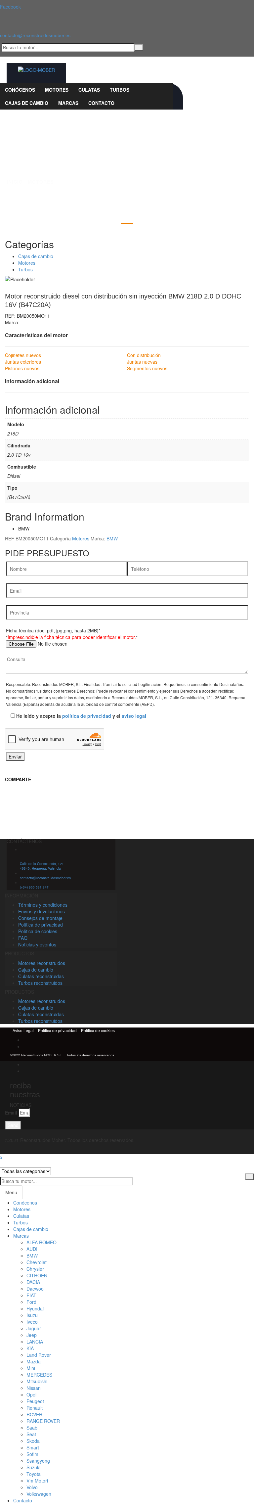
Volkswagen (38, 1493)
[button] (127, 792)
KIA (30, 1348)
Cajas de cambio (35, 256)
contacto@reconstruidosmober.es (35, 35)
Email (11, 1112)
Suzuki (33, 1467)
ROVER (34, 1414)
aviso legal (134, 715)
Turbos (25, 269)
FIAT (31, 1295)
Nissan (33, 1388)
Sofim (32, 1454)
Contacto (22, 1500)
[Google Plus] (25, 1046)
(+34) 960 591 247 (34, 887)
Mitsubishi (36, 1381)
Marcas (21, 1235)
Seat (31, 1434)
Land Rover (38, 1354)
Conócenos (25, 1202)
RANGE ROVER (43, 1421)
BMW (112, 538)
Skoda (33, 1441)
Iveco (32, 1321)
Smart (32, 1447)
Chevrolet (36, 1262)
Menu (11, 1192)
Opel (31, 1394)
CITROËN (36, 1275)
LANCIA (34, 1341)
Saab (31, 1427)
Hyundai (35, 1308)
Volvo (32, 1487)
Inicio (15, 181)
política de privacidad (86, 715)
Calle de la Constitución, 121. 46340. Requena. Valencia (42, 866)
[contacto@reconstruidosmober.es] (1, 21)
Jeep (31, 1335)
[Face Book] (25, 1039)
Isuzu (32, 1315)
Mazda (33, 1361)
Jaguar (33, 1328)
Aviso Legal (23, 1030)
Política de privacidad (57, 1030)
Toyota (33, 1474)
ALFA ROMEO (41, 1242)
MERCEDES (39, 1374)
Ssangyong (38, 1460)
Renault (34, 1407)
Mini (30, 1368)
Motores (41, 181)
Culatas (21, 1215)
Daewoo (35, 1288)
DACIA (33, 1282)
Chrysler (35, 1268)
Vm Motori (37, 1480)
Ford (31, 1302)
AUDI (31, 1249)
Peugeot (35, 1401)
